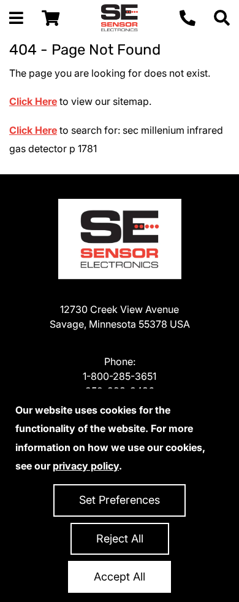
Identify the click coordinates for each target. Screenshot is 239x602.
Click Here (33, 101)
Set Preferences (119, 499)
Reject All (119, 538)
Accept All (119, 576)
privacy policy (86, 466)
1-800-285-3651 (119, 376)
